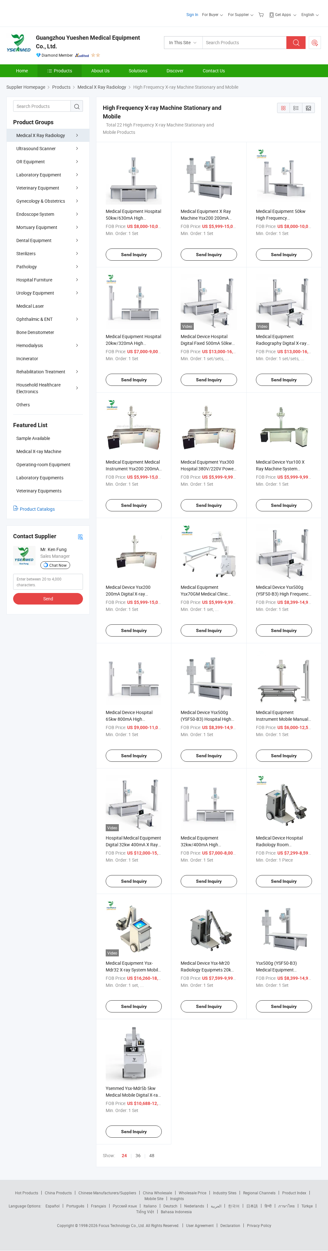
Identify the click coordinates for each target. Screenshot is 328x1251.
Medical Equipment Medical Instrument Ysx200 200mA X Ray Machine (133, 468)
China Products (58, 1192)
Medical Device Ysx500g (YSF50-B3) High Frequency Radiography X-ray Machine (283, 594)
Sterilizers (26, 253)
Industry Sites (224, 1192)
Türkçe (307, 1205)
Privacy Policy (259, 1225)
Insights (177, 1198)
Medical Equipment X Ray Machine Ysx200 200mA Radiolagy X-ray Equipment (207, 218)
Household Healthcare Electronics (38, 388)
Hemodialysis (29, 345)
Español (52, 1205)
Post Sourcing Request (315, 42)
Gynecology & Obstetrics (40, 201)
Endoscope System (35, 214)
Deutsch (170, 1205)
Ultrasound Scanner (36, 148)
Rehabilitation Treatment (40, 372)
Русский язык (125, 1205)
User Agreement (200, 1225)
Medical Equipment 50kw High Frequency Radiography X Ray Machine (284, 218)
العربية (216, 1205)
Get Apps (283, 14)
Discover (175, 71)
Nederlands (194, 1205)
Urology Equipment (35, 293)
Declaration (230, 1225)
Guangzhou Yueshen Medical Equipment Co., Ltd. (88, 42)
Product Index (294, 1192)
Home (22, 71)
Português (75, 1205)
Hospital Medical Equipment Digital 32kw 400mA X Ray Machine (133, 844)
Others (23, 405)
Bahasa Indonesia (176, 1211)
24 (124, 1155)
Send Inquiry (134, 254)
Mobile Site (153, 1198)
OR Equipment (30, 161)
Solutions (138, 71)
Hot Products (26, 1192)
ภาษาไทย (286, 1205)
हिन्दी (268, 1205)
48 (151, 1155)
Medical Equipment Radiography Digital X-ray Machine (281, 343)
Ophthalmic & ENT (34, 319)
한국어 (234, 1205)
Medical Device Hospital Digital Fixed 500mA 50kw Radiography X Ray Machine (209, 343)
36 (138, 1155)
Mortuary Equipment (36, 227)
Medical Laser (30, 306)
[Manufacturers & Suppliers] (47, 12)
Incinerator (27, 358)
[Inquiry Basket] (261, 14)
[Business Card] (80, 536)
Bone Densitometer (35, 332)
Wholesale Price (192, 1192)
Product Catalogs (37, 509)
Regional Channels (259, 1192)
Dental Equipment (34, 240)
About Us (100, 71)
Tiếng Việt (145, 1211)
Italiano (150, 1205)
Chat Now (58, 565)
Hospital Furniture (34, 280)
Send (48, 599)
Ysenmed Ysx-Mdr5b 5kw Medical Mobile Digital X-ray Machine (133, 1095)
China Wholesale (157, 1192)
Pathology (26, 267)
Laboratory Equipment (38, 175)
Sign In (192, 14)
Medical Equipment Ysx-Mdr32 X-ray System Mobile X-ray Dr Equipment (133, 969)
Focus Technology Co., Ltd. (122, 1225)
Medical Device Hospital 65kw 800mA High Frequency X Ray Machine (131, 719)
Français (98, 1205)
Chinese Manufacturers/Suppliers (107, 1192)
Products (63, 71)
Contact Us (214, 71)
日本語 (252, 1205)
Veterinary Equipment (37, 188)
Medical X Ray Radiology (40, 135)
